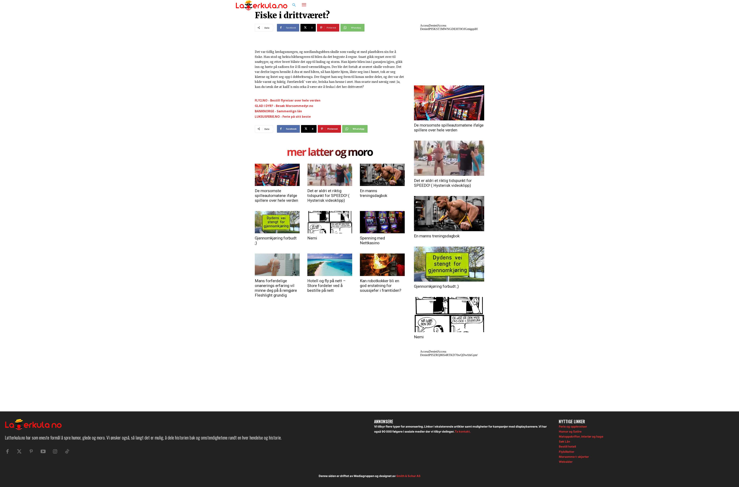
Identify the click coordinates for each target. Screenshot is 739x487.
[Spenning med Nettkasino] (382, 222)
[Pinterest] (31, 451)
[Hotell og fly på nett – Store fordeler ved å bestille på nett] (329, 265)
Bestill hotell (567, 446)
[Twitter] (19, 451)
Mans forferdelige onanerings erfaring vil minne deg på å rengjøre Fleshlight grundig (276, 288)
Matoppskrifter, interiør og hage (581, 436)
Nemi (312, 238)
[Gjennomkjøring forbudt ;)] (277, 222)
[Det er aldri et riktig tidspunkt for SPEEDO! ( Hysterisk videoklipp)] (329, 175)
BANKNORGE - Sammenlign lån (278, 111)
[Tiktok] (66, 451)
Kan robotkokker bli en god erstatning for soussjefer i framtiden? (380, 286)
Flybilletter (566, 452)
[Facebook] (484, 5)
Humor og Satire (570, 431)
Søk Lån (564, 441)
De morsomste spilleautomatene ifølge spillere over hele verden (276, 195)
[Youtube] (43, 451)
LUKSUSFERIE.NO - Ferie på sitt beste (283, 116)
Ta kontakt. (463, 431)
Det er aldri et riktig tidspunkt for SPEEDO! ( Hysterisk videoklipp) (328, 195)
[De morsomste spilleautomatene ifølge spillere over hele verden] (277, 175)
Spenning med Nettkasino (372, 240)
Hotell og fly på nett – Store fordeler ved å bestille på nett (326, 286)
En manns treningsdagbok (373, 193)
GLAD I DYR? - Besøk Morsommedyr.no (284, 106)
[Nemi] (329, 222)
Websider (566, 462)
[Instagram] (491, 5)
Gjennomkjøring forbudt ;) (436, 286)
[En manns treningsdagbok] (382, 175)
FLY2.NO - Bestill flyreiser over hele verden (287, 100)
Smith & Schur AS (408, 476)
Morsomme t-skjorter (574, 457)
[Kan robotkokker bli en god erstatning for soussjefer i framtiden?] (382, 265)
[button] (294, 5)
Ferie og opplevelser (573, 426)
